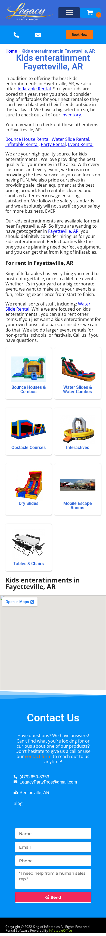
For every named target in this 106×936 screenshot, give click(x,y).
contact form (38, 756)
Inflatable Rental (34, 89)
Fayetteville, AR (63, 231)
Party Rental (53, 144)
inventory (71, 115)
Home (11, 51)
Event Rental (80, 144)
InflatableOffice (60, 930)
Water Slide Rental (70, 139)
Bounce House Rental (27, 139)
